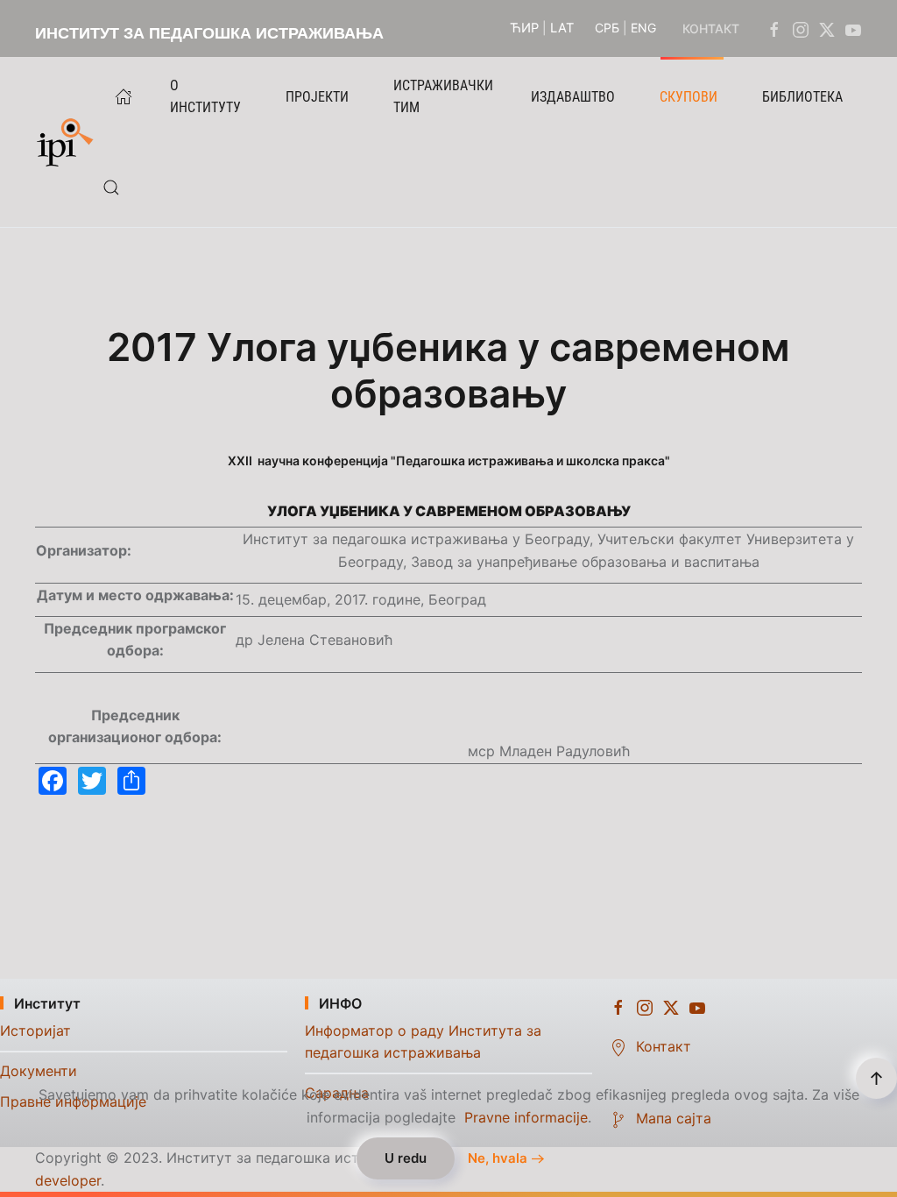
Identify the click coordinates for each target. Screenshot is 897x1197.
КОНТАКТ (710, 28)
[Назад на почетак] (68, 142)
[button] (111, 187)
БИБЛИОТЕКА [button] (802, 97)
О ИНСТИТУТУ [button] (205, 96)
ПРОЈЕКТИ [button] (317, 97)
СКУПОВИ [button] (688, 97)
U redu (406, 1158)
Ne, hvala (497, 1158)
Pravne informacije (526, 1117)
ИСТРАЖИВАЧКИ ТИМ (443, 96)
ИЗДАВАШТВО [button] (573, 97)
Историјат (35, 1030)
